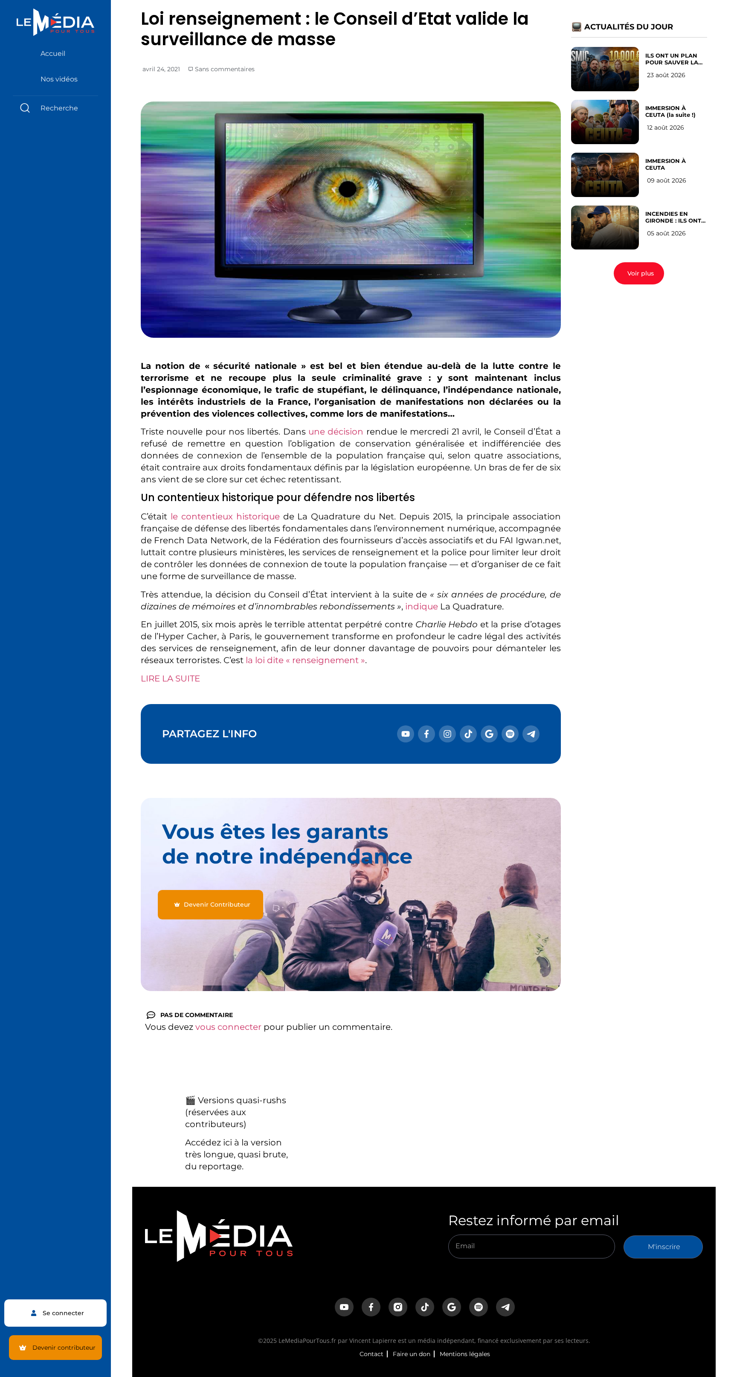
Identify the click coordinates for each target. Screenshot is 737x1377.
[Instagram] (447, 733)
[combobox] (55, 108)
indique (421, 606)
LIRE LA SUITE (170, 678)
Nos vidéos (59, 79)
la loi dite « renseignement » (305, 660)
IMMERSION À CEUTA (665, 164)
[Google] (489, 733)
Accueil (53, 53)
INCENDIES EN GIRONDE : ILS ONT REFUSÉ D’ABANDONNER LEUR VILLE (673, 217)
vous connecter (228, 1027)
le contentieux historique (225, 516)
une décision (335, 431)
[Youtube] (405, 733)
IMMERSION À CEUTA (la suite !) (670, 111)
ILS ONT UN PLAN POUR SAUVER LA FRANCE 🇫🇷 (671, 59)
